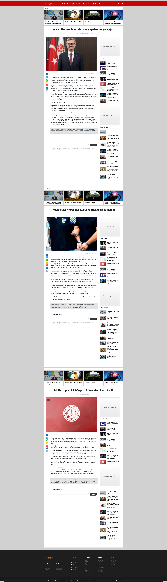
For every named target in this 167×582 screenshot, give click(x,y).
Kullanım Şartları (59, 568)
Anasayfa (47, 8)
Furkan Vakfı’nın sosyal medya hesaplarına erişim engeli (112, 68)
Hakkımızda (47, 568)
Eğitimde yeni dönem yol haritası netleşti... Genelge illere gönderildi (112, 89)
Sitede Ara (113, 560)
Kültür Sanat (95, 3)
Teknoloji (86, 573)
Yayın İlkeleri (47, 569)
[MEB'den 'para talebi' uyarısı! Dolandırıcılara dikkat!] (71, 414)
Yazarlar (75, 562)
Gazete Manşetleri (101, 573)
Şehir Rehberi (100, 571)
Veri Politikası (47, 571)
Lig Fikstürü (100, 565)
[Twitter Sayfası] (48, 563)
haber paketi (79, 579)
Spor (84, 3)
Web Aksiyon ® (119, 579)
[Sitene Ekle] (62, 563)
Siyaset (69, 3)
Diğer (107, 3)
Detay (112, 580)
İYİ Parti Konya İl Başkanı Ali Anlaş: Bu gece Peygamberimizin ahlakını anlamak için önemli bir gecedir (112, 169)
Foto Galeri (75, 557)
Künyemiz (75, 567)
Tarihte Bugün (101, 567)
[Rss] (57, 563)
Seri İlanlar (100, 570)
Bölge (77, 3)
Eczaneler (100, 564)
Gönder (93, 144)
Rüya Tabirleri (114, 564)
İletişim (74, 569)
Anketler (113, 561)
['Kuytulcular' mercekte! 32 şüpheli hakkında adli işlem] (71, 234)
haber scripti (84, 579)
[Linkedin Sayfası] (55, 563)
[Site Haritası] (59, 563)
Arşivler (74, 564)
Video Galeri (75, 559)
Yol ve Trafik (100, 561)
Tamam (117, 580)
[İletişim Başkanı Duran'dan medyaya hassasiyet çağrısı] (71, 53)
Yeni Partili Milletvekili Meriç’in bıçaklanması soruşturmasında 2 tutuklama (113, 73)
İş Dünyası (88, 3)
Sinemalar (100, 568)
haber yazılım (90, 579)
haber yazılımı (74, 579)
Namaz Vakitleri (101, 563)
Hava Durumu (100, 560)
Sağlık (80, 3)
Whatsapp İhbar (59, 569)
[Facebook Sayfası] (45, 563)
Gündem (64, 3)
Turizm (100, 3)
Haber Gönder (58, 571)
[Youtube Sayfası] (52, 563)
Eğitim (73, 3)
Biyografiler (113, 563)
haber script (95, 579)
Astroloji (113, 565)
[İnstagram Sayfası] (50, 563)
